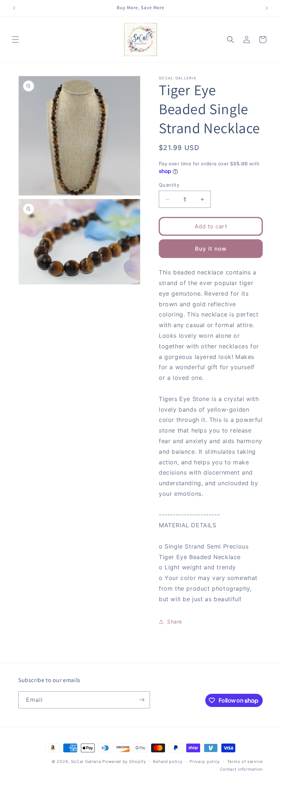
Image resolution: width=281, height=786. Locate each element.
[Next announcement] (267, 8)
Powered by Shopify (124, 761)
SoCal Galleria (86, 761)
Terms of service (245, 761)
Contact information (241, 769)
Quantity (169, 185)
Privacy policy (205, 761)
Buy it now (210, 248)
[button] (15, 39)
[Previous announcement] (14, 8)
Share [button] (174, 621)
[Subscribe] (142, 699)
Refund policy (167, 761)
